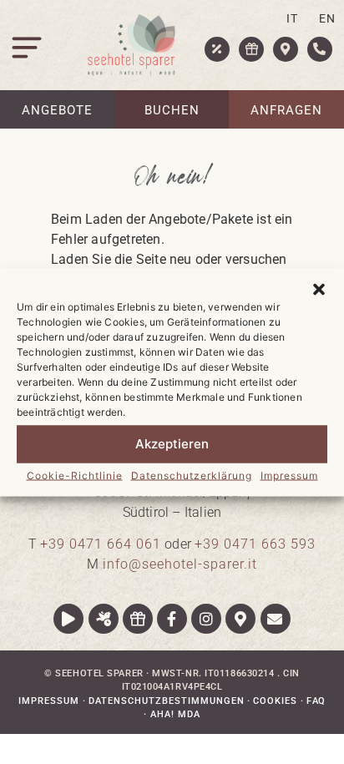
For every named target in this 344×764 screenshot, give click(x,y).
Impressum (289, 474)
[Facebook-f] (172, 619)
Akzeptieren (172, 444)
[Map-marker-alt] (240, 619)
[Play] (68, 619)
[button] (319, 289)
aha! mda (175, 714)
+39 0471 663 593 (255, 544)
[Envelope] (276, 619)
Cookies (275, 701)
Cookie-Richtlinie (75, 474)
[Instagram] (206, 619)
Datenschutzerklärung (191, 474)
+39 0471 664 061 (100, 544)
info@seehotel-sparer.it (180, 564)
